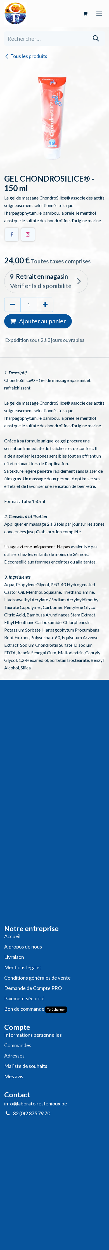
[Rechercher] (96, 38)
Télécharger (56, 1009)
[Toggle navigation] (99, 13)
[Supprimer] (12, 305)
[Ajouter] (45, 305)
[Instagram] (28, 234)
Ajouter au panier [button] (42, 321)
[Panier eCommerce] (85, 13)
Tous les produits (28, 56)
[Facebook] (11, 234)
